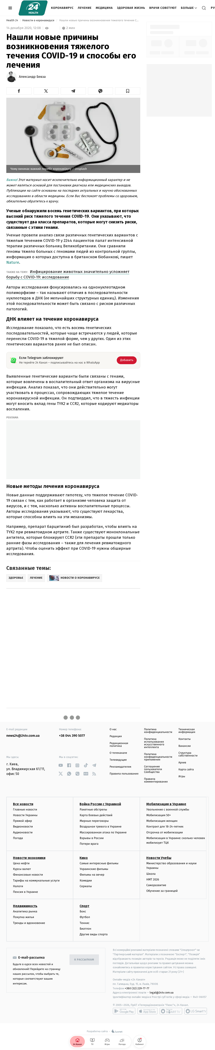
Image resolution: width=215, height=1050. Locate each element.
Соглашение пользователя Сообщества (153, 769)
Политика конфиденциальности (158, 731)
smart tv (171, 1011)
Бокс (83, 911)
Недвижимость (25, 906)
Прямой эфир (22, 821)
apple (147, 1011)
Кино (84, 858)
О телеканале (118, 753)
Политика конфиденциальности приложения (158, 757)
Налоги (18, 886)
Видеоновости (23, 826)
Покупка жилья (23, 917)
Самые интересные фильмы (99, 863)
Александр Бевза (32, 77)
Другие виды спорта (94, 934)
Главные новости (25, 809)
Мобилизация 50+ (158, 815)
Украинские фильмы (94, 869)
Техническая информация (186, 731)
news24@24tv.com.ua (23, 736)
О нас (113, 729)
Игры (181, 776)
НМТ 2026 (152, 879)
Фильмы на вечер (92, 874)
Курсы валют (22, 869)
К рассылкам (84, 959)
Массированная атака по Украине (103, 832)
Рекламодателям (120, 766)
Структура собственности (188, 754)
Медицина (104, 8)
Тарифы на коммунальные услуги (36, 880)
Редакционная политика (119, 744)
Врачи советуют (163, 8)
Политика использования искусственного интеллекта (154, 743)
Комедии (86, 880)
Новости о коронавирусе (38, 20)
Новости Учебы (158, 858)
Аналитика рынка (25, 911)
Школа (151, 874)
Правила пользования (124, 773)
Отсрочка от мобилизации (164, 832)
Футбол (85, 917)
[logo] (33, 8)
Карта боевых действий (96, 815)
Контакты (184, 739)
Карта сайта (186, 769)
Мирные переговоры (94, 821)
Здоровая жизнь (131, 8)
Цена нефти (21, 863)
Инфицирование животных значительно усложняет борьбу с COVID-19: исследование (67, 274)
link (60, 765)
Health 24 (12, 20)
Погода (18, 838)
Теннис (84, 923)
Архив (182, 762)
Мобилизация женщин (162, 821)
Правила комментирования (156, 780)
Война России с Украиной (100, 804)
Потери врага (89, 844)
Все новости (23, 804)
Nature (12, 262)
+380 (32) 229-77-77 (137, 988)
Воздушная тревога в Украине (100, 826)
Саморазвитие (156, 885)
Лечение (85, 8)
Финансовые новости (28, 874)
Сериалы (86, 886)
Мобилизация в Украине (166, 804)
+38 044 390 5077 (72, 736)
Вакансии (184, 746)
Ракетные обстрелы (93, 809)
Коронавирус (62, 8)
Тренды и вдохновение (29, 923)
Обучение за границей (162, 891)
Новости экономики (29, 858)
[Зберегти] (127, 91)
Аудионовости (23, 832)
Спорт (84, 906)
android (124, 1011)
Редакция (116, 736)
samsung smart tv (195, 1011)
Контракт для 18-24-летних (165, 826)
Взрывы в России (92, 838)
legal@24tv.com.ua (161, 992)
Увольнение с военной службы (167, 809)
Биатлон (85, 928)
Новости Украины (25, 815)
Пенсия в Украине (25, 892)
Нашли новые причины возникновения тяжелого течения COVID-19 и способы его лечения (99, 20)
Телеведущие (118, 760)
